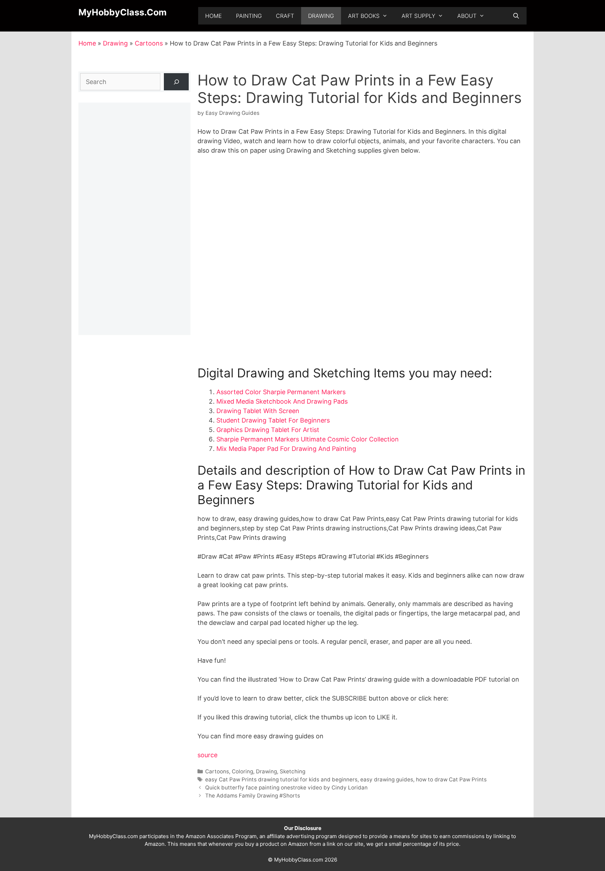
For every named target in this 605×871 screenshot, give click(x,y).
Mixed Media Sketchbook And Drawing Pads (282, 401)
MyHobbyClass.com (122, 12)
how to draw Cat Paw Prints (451, 779)
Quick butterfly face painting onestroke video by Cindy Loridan (286, 787)
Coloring (242, 771)
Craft (285, 15)
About (467, 15)
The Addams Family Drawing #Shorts (252, 795)
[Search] (176, 81)
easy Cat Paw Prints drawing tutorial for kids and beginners (281, 779)
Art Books (364, 15)
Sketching (292, 771)
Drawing (321, 15)
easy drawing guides (386, 779)
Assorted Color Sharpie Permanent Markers (281, 392)
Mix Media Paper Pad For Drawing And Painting (286, 448)
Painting (249, 15)
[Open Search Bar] (516, 16)
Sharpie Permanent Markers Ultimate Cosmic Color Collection (307, 439)
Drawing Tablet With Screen (257, 410)
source (207, 755)
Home (213, 15)
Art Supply (418, 15)
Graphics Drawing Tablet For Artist (267, 429)
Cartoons (149, 43)
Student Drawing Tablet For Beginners (273, 420)
